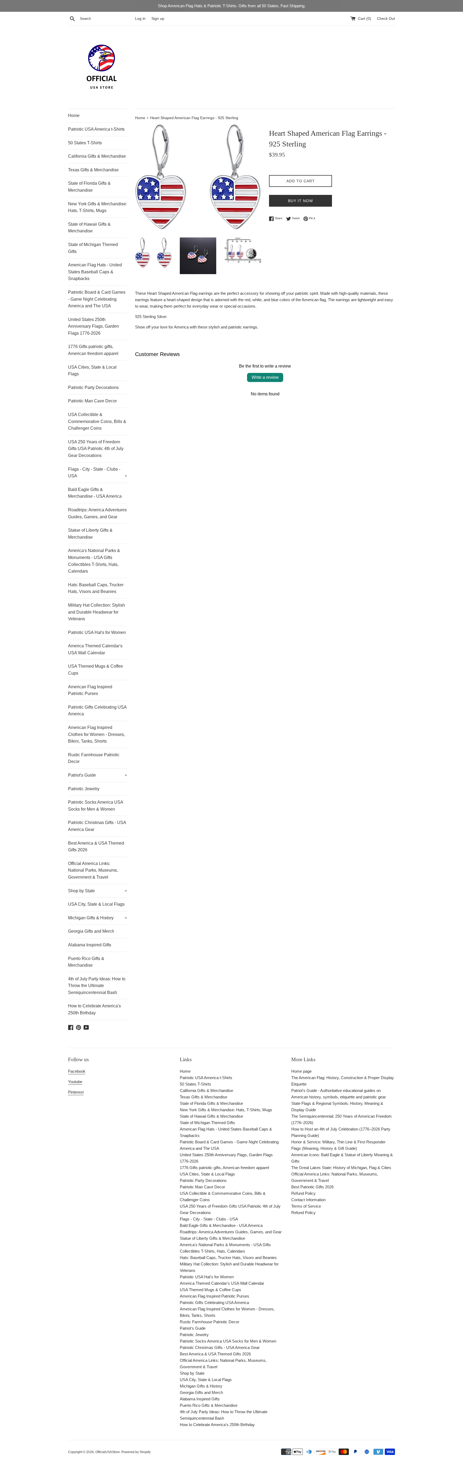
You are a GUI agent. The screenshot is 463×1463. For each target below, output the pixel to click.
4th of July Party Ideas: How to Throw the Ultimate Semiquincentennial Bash (96, 986)
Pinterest (76, 1092)
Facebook (76, 1071)
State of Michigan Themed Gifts (93, 248)
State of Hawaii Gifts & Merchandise (89, 227)
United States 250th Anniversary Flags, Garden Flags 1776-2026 (93, 326)
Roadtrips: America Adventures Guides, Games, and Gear (97, 513)
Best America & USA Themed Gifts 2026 (96, 846)
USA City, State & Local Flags (96, 904)
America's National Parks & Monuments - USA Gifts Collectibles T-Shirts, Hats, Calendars (94, 560)
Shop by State (97, 891)
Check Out (386, 19)
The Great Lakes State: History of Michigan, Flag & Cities (341, 1167)
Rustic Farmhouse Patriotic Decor (94, 758)
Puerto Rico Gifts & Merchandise (86, 962)
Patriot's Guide (97, 775)
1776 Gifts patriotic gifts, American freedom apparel (93, 350)
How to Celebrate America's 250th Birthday (94, 1009)
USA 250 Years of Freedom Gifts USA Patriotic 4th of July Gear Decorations (96, 449)
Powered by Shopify (136, 1452)
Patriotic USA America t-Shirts (96, 129)
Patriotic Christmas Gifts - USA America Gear (97, 826)
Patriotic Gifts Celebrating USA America (97, 710)
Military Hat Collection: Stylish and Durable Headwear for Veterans (96, 612)
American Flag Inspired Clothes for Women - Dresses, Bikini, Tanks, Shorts (96, 734)
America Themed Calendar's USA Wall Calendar (95, 649)
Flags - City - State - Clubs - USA (97, 472)
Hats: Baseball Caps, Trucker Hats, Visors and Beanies (96, 588)
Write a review (265, 377)
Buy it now (300, 201)
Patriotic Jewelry (83, 789)
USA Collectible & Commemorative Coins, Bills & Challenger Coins (97, 421)
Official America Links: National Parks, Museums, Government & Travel (93, 870)
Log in (140, 19)
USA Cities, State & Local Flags (92, 370)
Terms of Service (306, 1206)
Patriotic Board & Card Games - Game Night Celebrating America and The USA (96, 299)
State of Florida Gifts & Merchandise (89, 186)
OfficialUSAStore (107, 1452)
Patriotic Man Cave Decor (92, 401)
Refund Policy (303, 1193)
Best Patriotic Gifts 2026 (312, 1187)
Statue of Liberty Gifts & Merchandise (90, 533)
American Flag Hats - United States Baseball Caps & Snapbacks (95, 272)
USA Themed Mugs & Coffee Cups (95, 669)
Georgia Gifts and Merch (91, 931)
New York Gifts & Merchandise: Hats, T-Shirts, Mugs (97, 207)
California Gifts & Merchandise (97, 156)
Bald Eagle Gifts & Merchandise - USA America (95, 493)
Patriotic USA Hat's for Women (97, 632)
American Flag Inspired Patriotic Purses (90, 690)
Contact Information (308, 1199)
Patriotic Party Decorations (93, 387)
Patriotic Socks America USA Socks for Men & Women (95, 805)
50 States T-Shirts (85, 143)
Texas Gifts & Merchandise (93, 170)
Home (74, 115)
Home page (301, 1071)
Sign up (157, 19)
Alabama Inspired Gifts (89, 945)
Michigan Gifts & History (97, 918)
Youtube (75, 1081)
